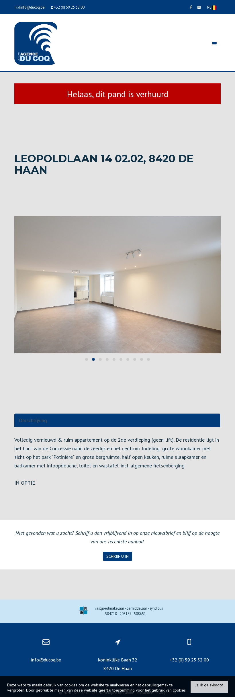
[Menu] (214, 43)
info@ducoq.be (46, 660)
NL (209, 7)
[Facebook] (190, 7)
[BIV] (84, 611)
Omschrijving (33, 420)
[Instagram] (199, 7)
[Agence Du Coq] (35, 43)
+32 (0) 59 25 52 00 (189, 660)
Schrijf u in (117, 556)
